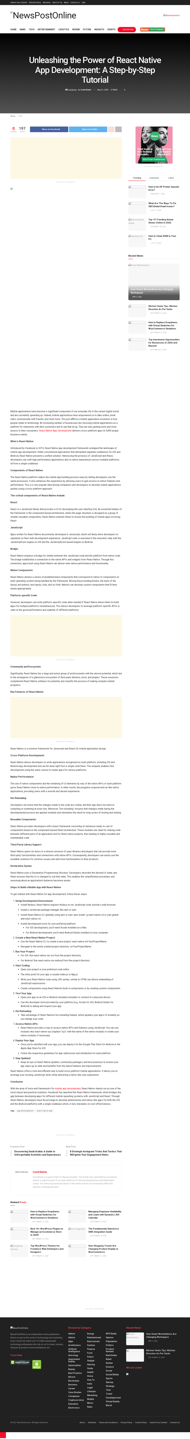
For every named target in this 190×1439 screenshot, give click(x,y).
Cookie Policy (141, 1422)
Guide (90, 1368)
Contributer (86, 90)
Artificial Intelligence (74, 1350)
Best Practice (75, 1373)
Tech (31, 29)
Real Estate (111, 1355)
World (109, 1405)
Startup (109, 1382)
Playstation (111, 1341)
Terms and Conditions (108, 1422)
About (66, 2)
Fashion (91, 1345)
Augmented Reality (74, 1360)
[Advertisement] (66, 158)
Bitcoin (71, 1377)
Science (110, 1367)
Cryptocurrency (76, 1400)
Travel (109, 1394)
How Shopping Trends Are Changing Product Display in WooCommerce (103, 1248)
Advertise (47, 2)
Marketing (92, 1395)
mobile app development (67, 1088)
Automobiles (74, 1365)
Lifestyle (63, 29)
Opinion (109, 1337)
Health (90, 1372)
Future (87, 29)
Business (72, 1384)
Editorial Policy (35, 2)
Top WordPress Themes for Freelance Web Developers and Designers (46, 1248)
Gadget (90, 1360)
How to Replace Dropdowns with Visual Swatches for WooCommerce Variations (44, 1214)
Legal (90, 1387)
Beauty (71, 1369)
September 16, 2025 (40, 1222)
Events (111, 29)
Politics (110, 1345)
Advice (71, 1333)
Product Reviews (110, 1350)
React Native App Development (55, 430)
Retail (108, 1359)
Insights (99, 29)
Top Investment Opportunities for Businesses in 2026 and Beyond (164, 342)
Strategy (110, 1386)
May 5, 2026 (137, 297)
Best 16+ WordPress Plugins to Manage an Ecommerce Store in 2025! (46, 1231)
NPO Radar (111, 1333)
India (89, 1384)
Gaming (91, 1364)
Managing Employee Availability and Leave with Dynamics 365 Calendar (104, 1214)
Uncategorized (113, 1397)
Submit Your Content (18, 2)
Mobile (90, 1399)
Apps (70, 1341)
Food (89, 1353)
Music (90, 1403)
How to (91, 1380)
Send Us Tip (57, 2)
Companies (74, 1396)
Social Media (112, 1374)
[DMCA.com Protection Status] (36, 1364)
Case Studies (74, 1392)
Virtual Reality (112, 1401)
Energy (90, 1333)
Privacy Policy (126, 1422)
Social (109, 1371)
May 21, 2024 (102, 90)
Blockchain (73, 1381)
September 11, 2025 (98, 1256)
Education (73, 1404)
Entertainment (46, 29)
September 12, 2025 (98, 1236)
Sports (109, 1378)
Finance (91, 1349)
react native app (44, 1111)
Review (76, 29)
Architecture (74, 1345)
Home (13, 29)
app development (25, 1111)
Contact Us (75, 2)
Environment (93, 1341)
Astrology (73, 1355)
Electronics (74, 1408)
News (23, 29)
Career (71, 1388)
